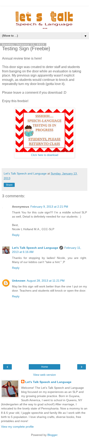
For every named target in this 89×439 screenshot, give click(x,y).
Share (9, 184)
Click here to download (44, 155)
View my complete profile (17, 426)
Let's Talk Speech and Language (35, 247)
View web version (44, 374)
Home (44, 366)
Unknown (18, 280)
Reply (15, 235)
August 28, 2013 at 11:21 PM (46, 280)
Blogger (52, 435)
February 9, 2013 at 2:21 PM (49, 206)
